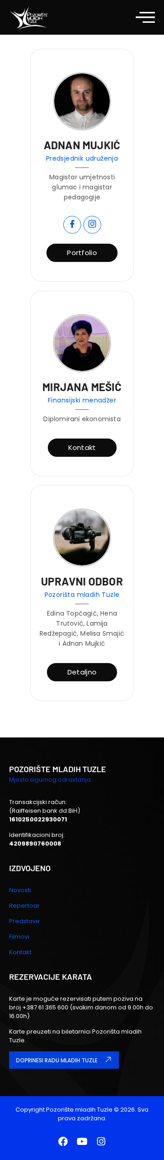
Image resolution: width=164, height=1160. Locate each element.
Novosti (20, 890)
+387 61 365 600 (46, 1007)
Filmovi (19, 936)
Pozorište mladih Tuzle (79, 1109)
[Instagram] (101, 1141)
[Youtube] (82, 1141)
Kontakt (20, 952)
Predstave (24, 921)
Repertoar (24, 905)
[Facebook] (62, 1141)
